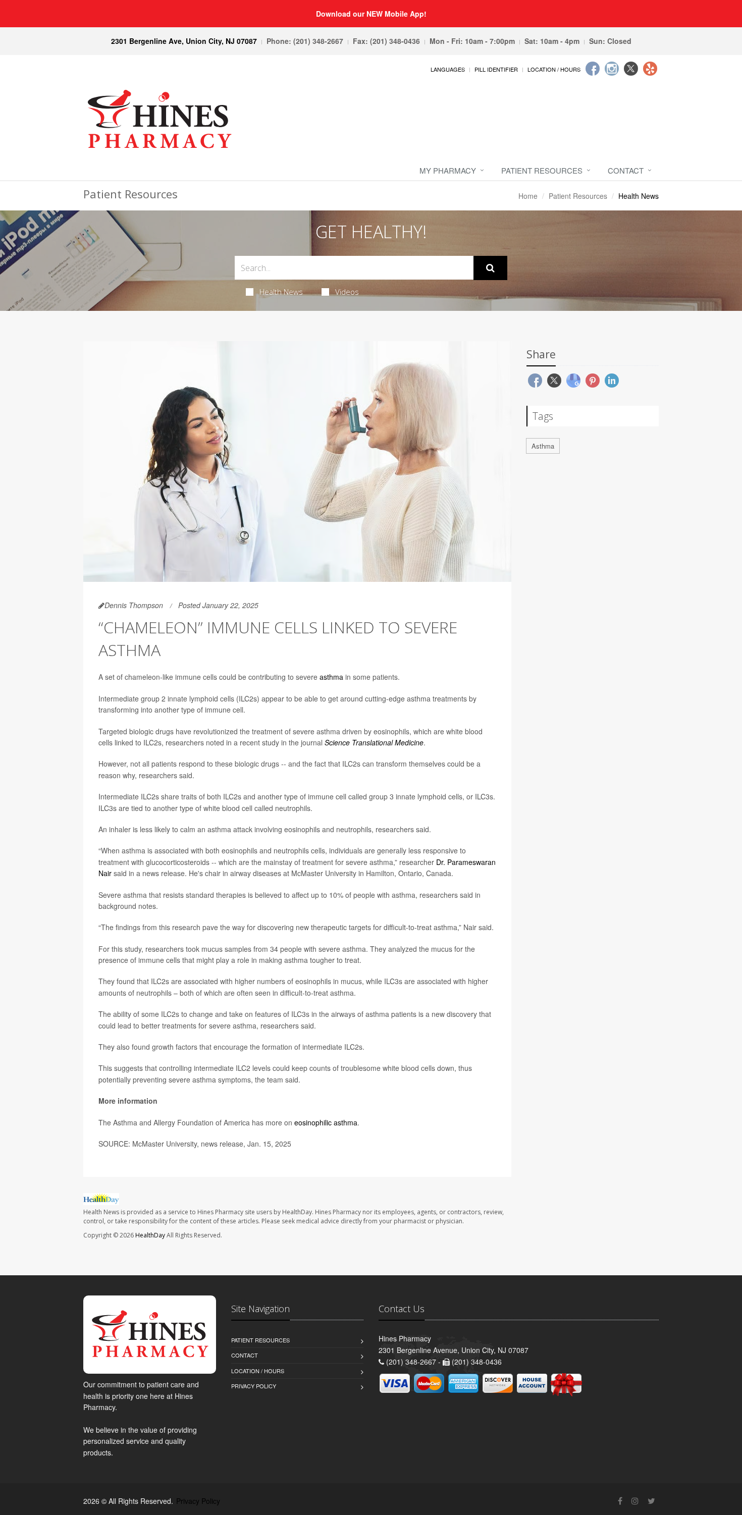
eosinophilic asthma (325, 1122)
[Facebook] (593, 69)
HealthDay (150, 1235)
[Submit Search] (490, 268)
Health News (281, 292)
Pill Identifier (496, 69)
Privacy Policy (253, 1386)
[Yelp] (650, 69)
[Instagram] (612, 69)
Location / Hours (553, 69)
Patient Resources (541, 170)
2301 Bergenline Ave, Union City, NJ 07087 (184, 41)
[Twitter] (631, 69)
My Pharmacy (447, 170)
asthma (331, 677)
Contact (626, 170)
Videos (347, 292)
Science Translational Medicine (374, 742)
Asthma (543, 446)
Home (528, 196)
